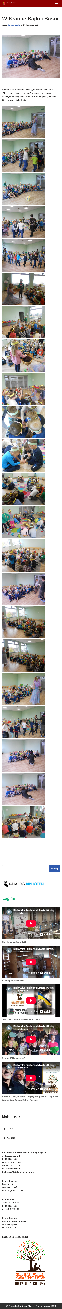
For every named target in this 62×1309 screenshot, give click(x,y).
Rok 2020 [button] (11, 1138)
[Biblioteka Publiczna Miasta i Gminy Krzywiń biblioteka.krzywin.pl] (10, 3)
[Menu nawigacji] (56, 3)
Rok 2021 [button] (11, 1129)
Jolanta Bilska (14, 25)
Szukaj (54, 868)
